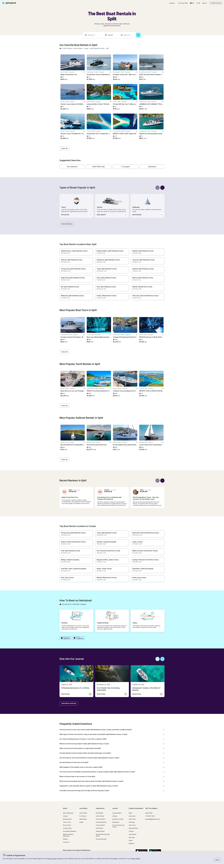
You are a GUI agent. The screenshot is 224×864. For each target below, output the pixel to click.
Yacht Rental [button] (99, 828)
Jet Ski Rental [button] (100, 816)
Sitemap (65, 839)
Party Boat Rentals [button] (101, 839)
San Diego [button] (132, 822)
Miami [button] (130, 813)
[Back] (157, 188)
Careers (65, 816)
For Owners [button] (82, 816)
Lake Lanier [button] (132, 816)
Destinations (115, 822)
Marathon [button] (131, 843)
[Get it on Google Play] (79, 638)
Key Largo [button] (132, 837)
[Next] (162, 188)
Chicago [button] (131, 831)
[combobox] (93, 35)
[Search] (138, 35)
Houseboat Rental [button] (101, 822)
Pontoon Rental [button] (100, 825)
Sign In (204, 3)
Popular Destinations (136, 808)
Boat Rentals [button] (99, 813)
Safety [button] (81, 822)
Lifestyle (114, 816)
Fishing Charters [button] (100, 819)
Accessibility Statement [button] (69, 831)
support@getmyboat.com (152, 819)
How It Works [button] (83, 813)
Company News (116, 813)
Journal (115, 808)
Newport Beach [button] (133, 828)
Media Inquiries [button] (67, 819)
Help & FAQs (148, 813)
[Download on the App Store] (65, 638)
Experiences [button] (100, 808)
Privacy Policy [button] (135, 858)
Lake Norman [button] (132, 834)
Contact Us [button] (66, 842)
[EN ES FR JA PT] (192, 3)
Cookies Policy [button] (67, 828)
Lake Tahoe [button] (132, 819)
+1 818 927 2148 (150, 816)
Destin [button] (130, 840)
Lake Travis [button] (132, 825)
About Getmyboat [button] (68, 813)
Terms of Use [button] (51, 858)
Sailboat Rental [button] (100, 831)
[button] (183, 3)
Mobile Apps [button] (83, 819)
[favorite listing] (84, 72)
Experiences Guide (117, 819)
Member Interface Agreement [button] (68, 835)
